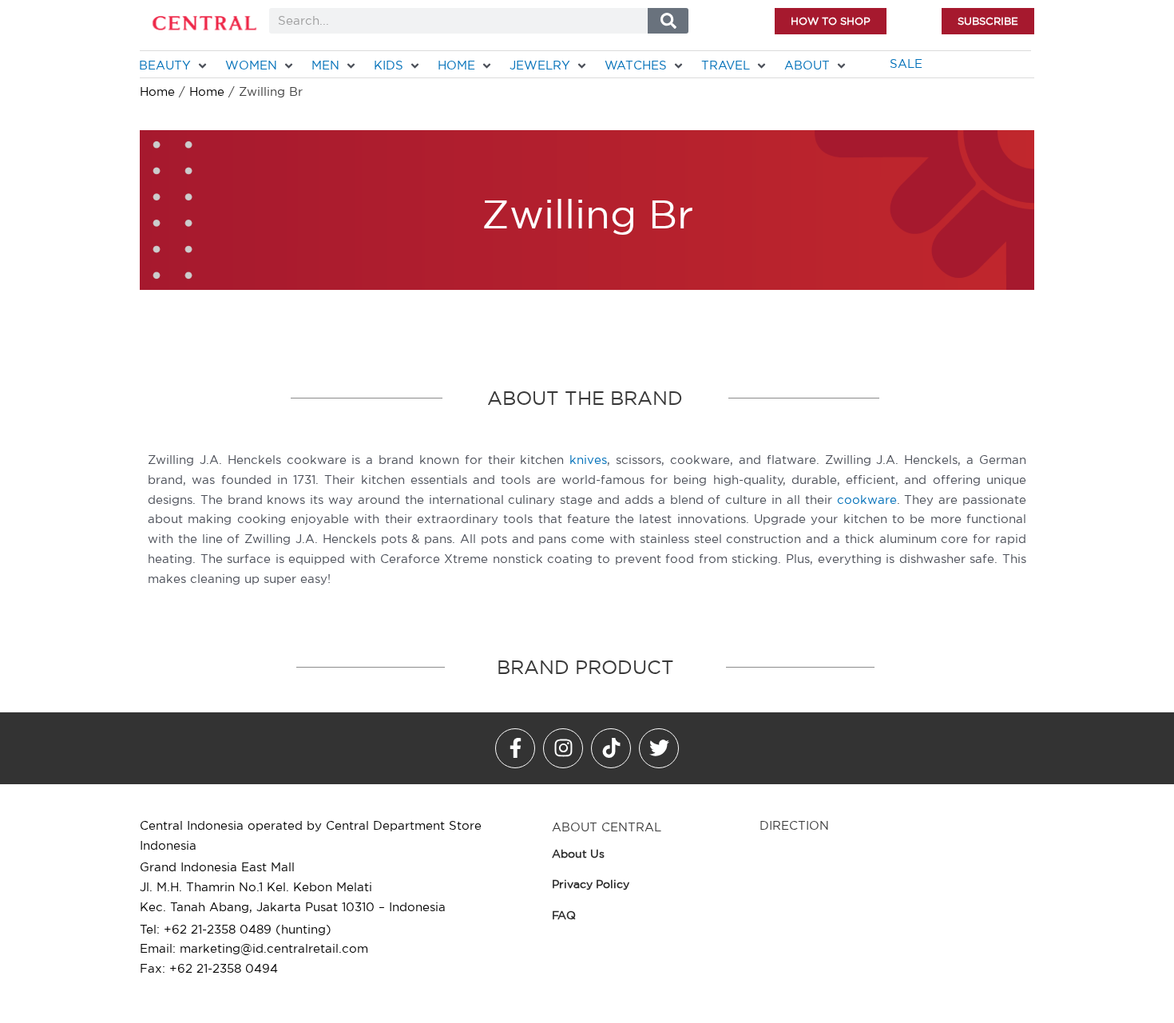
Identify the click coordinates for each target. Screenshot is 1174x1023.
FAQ (564, 915)
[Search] (668, 21)
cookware (867, 499)
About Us (578, 853)
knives (588, 459)
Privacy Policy (590, 884)
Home (157, 91)
